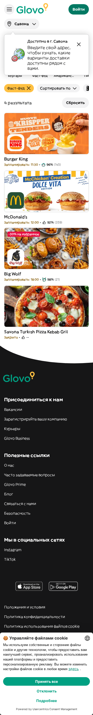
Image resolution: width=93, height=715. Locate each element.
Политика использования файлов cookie (42, 626)
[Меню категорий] (9, 9)
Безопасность (17, 513)
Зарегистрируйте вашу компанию (35, 419)
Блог (8, 494)
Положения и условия (24, 607)
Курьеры (12, 428)
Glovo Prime (15, 484)
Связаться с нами (20, 503)
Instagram (12, 549)
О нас (9, 465)
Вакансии (13, 409)
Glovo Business (17, 438)
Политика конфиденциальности (34, 616)
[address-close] (79, 44)
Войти (10, 522)
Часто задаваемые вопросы (29, 475)
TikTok (10, 559)
